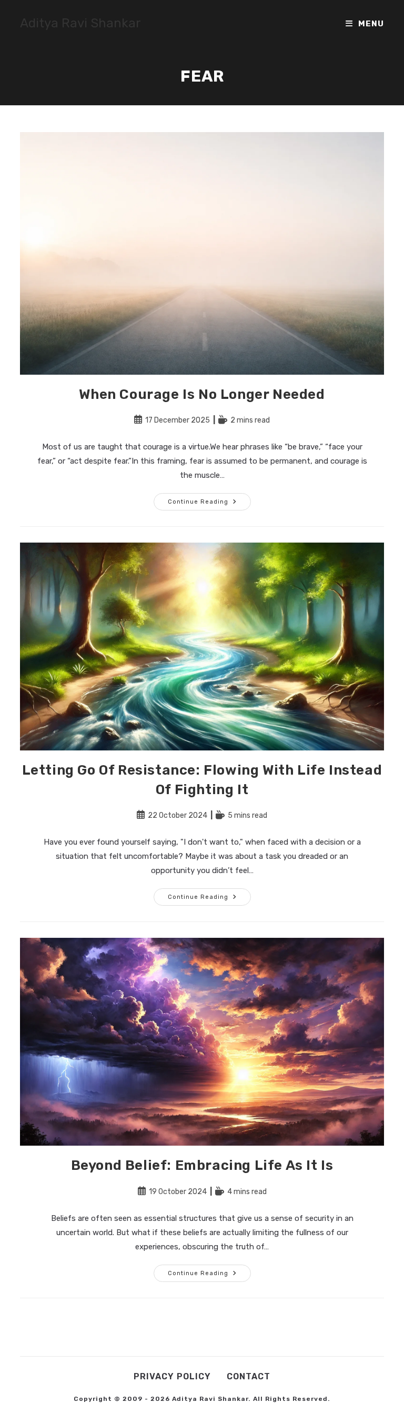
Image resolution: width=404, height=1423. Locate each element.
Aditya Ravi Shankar (80, 23)
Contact (248, 1376)
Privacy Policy (172, 1376)
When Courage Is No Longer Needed (202, 394)
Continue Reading (209, 503)
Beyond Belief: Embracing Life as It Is (202, 1165)
